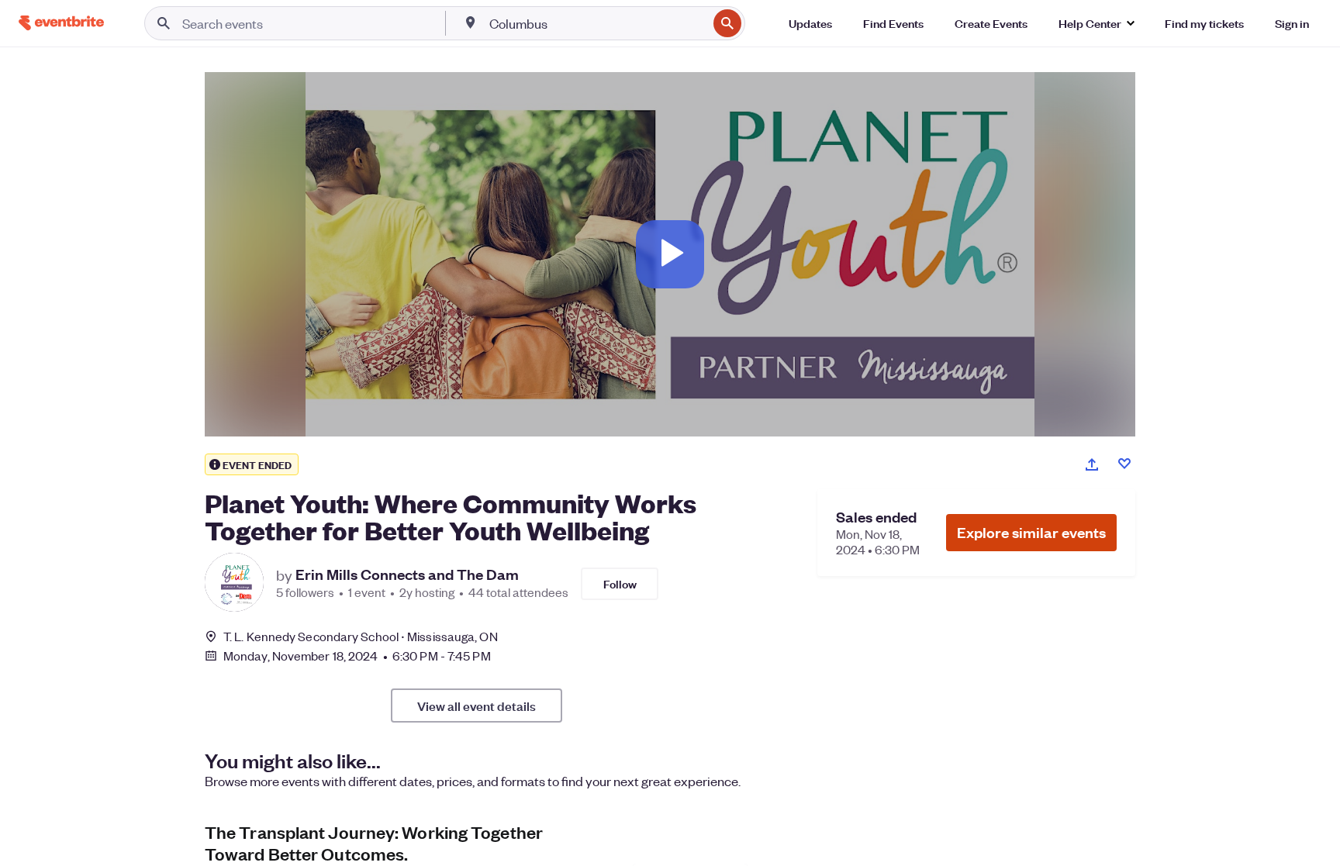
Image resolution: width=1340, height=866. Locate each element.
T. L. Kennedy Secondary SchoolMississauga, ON (360, 636)
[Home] (61, 23)
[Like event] (1124, 463)
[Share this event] (1091, 464)
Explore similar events (1031, 532)
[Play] (670, 254)
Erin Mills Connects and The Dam (407, 574)
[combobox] (597, 23)
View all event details (476, 705)
